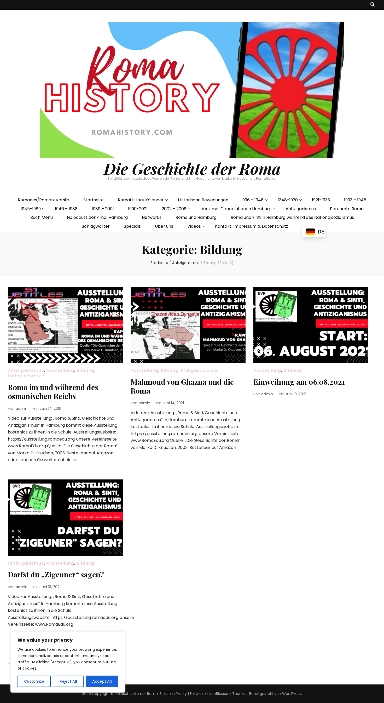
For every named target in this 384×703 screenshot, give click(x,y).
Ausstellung (60, 370)
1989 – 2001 (103, 209)
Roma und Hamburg (196, 217)
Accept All (102, 681)
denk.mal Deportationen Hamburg (236, 209)
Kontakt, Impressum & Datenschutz (251, 226)
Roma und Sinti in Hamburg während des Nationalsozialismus (292, 217)
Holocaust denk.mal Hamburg (97, 217)
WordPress (291, 693)
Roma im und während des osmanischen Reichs (53, 391)
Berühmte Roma (347, 209)
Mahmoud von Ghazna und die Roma (182, 386)
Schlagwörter (96, 226)
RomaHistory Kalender (141, 200)
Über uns (164, 226)
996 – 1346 (253, 200)
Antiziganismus (301, 209)
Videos (194, 226)
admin (21, 408)
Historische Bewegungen (203, 200)
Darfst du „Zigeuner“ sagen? (56, 574)
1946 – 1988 (66, 209)
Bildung (85, 370)
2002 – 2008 (174, 209)
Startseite (93, 200)
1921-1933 (321, 200)
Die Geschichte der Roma (192, 168)
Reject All (68, 681)
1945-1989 (31, 209)
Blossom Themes (231, 693)
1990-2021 (138, 209)
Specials (132, 226)
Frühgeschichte (26, 376)
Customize (34, 681)
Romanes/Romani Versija (43, 200)
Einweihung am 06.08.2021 (299, 381)
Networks (151, 217)
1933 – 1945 (355, 200)
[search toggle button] (372, 4)
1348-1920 (288, 200)
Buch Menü (41, 217)
